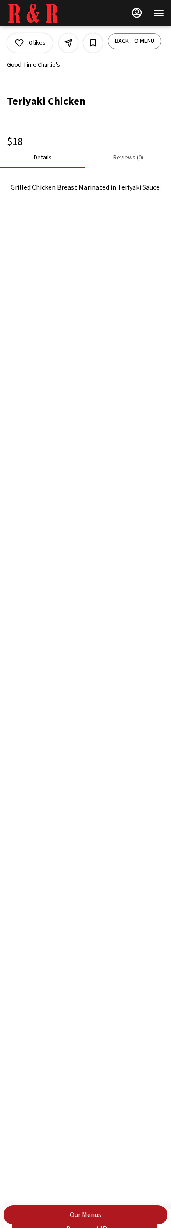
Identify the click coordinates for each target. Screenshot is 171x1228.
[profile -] (137, 12)
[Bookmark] (93, 43)
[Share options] (68, 43)
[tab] (43, 157)
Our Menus (85, 1215)
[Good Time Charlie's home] (46, 13)
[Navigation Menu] (158, 13)
